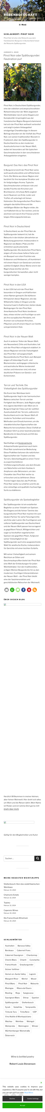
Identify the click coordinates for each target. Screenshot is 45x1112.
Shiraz (25, 998)
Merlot (25, 979)
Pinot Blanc (10, 983)
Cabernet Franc (23, 950)
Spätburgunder (12, 1002)
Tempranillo (30, 1007)
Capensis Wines (11, 910)
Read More (28, 1092)
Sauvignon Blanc (12, 998)
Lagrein (32, 974)
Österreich (10, 1035)
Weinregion (23, 1026)
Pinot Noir (22, 983)
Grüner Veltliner (12, 969)
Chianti (23, 960)
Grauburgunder (26, 965)
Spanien (35, 998)
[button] (6, 590)
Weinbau (19, 1021)
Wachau (8, 1021)
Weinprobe (10, 1026)
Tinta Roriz (24, 1012)
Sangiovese (28, 993)
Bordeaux (9, 950)
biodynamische (25, 443)
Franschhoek (10, 965)
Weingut (30, 1021)
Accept (22, 1105)
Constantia (34, 960)
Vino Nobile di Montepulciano (18, 1016)
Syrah (7, 1007)
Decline (12, 1099)
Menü (24, 25)
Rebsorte (34, 983)
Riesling (8, 993)
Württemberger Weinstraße (17, 1031)
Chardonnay (31, 955)
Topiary (7, 903)
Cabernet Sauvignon (14, 955)
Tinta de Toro (11, 1012)
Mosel (33, 979)
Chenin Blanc (11, 960)
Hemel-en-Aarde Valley (15, 974)
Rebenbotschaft (20, 15)
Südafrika (18, 1007)
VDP (35, 1012)
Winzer (35, 1026)
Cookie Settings (32, 1099)
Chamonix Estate (11, 895)
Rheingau (9, 988)
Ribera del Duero (24, 988)
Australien (9, 946)
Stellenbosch (28, 1002)
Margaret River (11, 979)
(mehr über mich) (11, 809)
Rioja (18, 993)
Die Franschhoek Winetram (16, 918)
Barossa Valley (24, 946)
